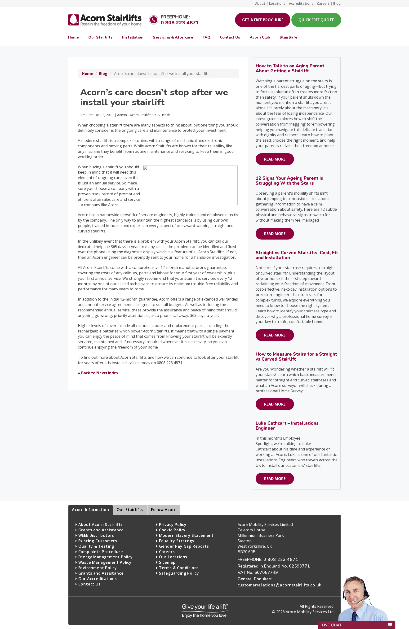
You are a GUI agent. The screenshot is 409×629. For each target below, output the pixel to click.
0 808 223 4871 (180, 22)
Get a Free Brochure (262, 19)
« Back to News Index (98, 373)
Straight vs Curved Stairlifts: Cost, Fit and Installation (297, 255)
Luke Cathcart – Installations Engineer (287, 425)
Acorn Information (90, 509)
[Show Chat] (390, 625)
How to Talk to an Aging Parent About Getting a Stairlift (290, 68)
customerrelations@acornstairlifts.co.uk (279, 585)
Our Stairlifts (130, 509)
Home (87, 73)
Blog (103, 73)
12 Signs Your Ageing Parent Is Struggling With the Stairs (289, 180)
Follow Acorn (164, 509)
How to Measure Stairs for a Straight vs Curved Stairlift (296, 356)
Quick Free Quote (316, 19)
